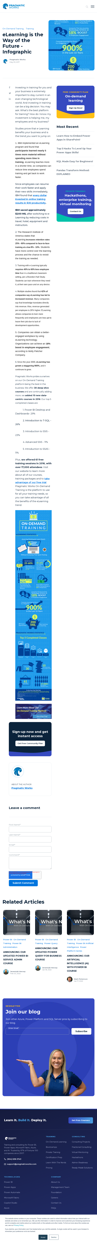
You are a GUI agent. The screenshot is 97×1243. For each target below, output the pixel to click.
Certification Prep (54, 1157)
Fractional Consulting (81, 1147)
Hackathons (77, 1157)
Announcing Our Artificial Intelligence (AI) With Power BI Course (78, 963)
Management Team (60, 1187)
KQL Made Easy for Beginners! (75, 161)
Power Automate (12, 1192)
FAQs (53, 1208)
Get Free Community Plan (30, 743)
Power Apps (10, 1187)
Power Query (50, 943)
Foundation (56, 1192)
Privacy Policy (18, 1225)
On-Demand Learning (56, 1142)
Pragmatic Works (18, 60)
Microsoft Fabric (11, 1198)
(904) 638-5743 (14, 1159)
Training (30, 28)
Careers (54, 1198)
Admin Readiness (80, 1162)
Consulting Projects (81, 1142)
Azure (6, 1208)
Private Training (53, 1152)
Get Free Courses (81, 1120)
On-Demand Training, (13, 28)
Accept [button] (43, 1237)
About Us (55, 1182)
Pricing (49, 1168)
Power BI (7, 939)
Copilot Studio (10, 1203)
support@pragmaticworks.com (21, 1164)
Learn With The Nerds (56, 1162)
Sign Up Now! (75, 108)
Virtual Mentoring (80, 1152)
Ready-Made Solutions (82, 1168)
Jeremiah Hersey (18, 971)
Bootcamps (51, 1147)
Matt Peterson (81, 979)
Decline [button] (53, 1237)
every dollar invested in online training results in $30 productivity (31, 199)
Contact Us (75, 211)
